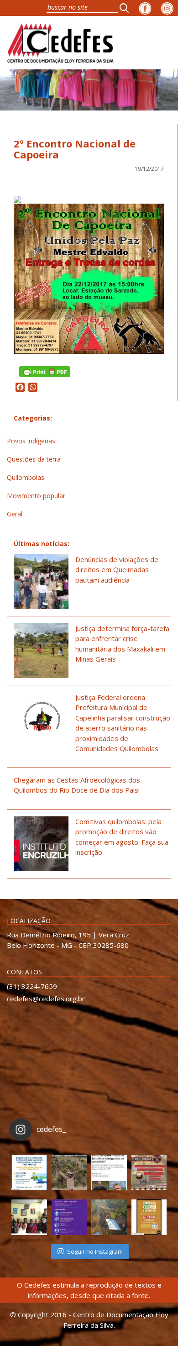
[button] (127, 8)
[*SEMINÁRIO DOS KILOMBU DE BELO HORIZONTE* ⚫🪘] (149, 1217)
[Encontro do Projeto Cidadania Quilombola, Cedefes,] (29, 1217)
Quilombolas (25, 477)
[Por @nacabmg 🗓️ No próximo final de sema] (29, 1172)
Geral (14, 514)
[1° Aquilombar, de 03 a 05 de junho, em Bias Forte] (149, 1172)
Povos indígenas (31, 440)
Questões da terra (34, 459)
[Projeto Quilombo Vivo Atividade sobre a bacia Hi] (109, 1217)
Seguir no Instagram (95, 1251)
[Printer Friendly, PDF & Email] (44, 371)
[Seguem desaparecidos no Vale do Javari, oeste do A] (109, 1172)
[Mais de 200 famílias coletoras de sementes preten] (69, 1172)
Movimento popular (36, 495)
